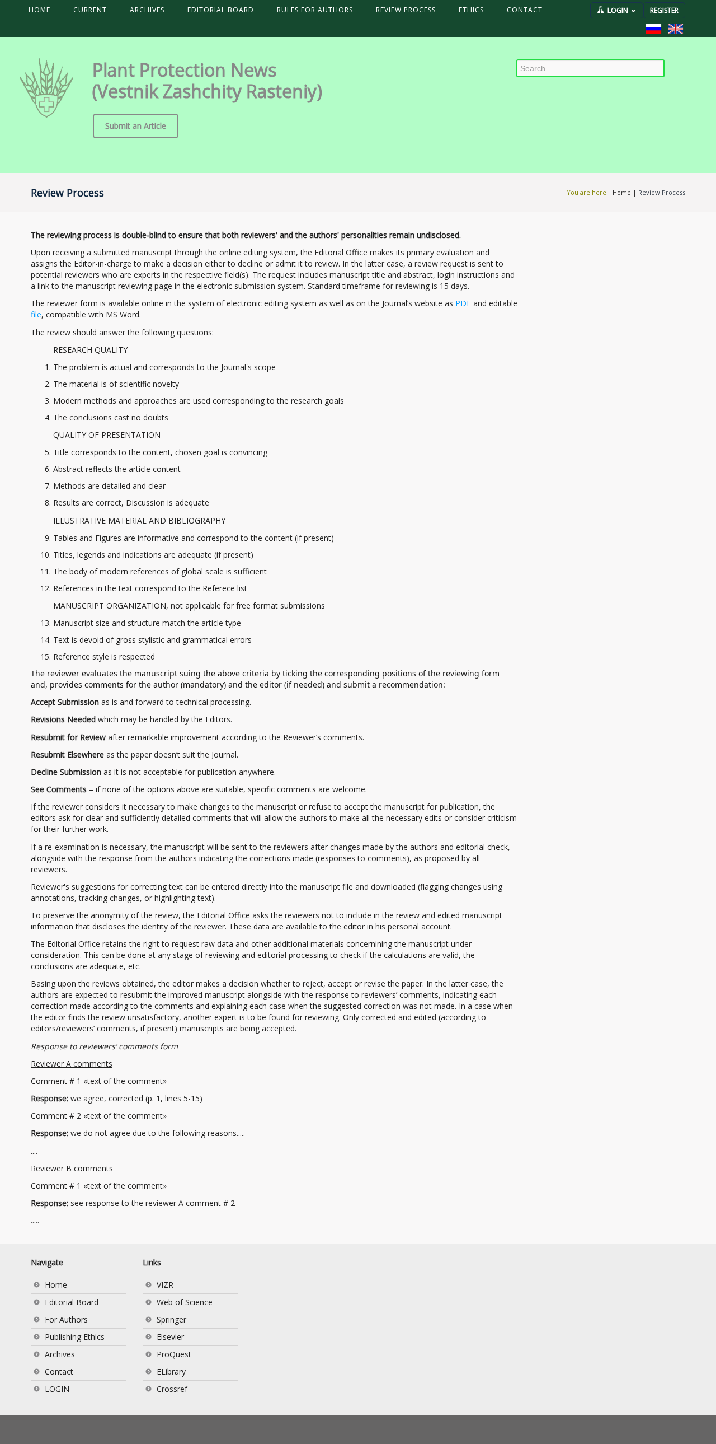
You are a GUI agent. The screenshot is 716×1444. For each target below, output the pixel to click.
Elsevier (170, 1336)
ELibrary (171, 1371)
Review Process (661, 192)
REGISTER (664, 10)
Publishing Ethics (75, 1336)
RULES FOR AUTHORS (315, 10)
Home (622, 192)
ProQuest (174, 1354)
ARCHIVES (147, 10)
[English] (675, 29)
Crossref (172, 1389)
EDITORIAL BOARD (220, 10)
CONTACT (525, 10)
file (36, 314)
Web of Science (185, 1302)
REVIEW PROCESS (406, 10)
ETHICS (471, 10)
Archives (60, 1354)
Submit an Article (135, 125)
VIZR (165, 1284)
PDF (463, 303)
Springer (171, 1319)
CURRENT (90, 10)
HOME (39, 10)
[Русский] (653, 29)
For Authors (66, 1319)
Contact (59, 1371)
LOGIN (617, 10)
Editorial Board (71, 1302)
